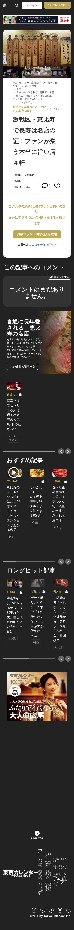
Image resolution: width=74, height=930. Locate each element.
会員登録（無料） (57, 5)
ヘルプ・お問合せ (40, 862)
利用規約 (48, 855)
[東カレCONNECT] (37, 19)
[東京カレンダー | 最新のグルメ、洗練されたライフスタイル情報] (4, 5)
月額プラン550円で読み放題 (37, 234)
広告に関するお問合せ (40, 874)
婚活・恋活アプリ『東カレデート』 (60, 867)
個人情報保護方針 (48, 863)
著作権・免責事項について (48, 874)
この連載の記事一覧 (22, 366)
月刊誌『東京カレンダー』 (60, 860)
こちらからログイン (44, 244)
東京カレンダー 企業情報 (40, 889)
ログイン (32, 5)
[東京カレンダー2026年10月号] (37, 696)
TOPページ (40, 852)
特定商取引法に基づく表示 (48, 887)
